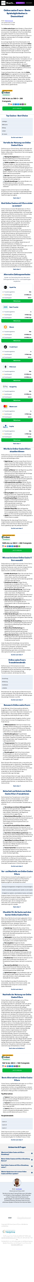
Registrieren (21, 3)
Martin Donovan (9, 20)
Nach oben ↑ (17, 198)
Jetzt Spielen (17, 108)
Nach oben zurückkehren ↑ (17, 1048)
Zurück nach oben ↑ (17, 137)
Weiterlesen (16, 301)
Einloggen (29, 3)
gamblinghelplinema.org (8, 1238)
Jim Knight (19, 1189)
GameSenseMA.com (17, 1245)
